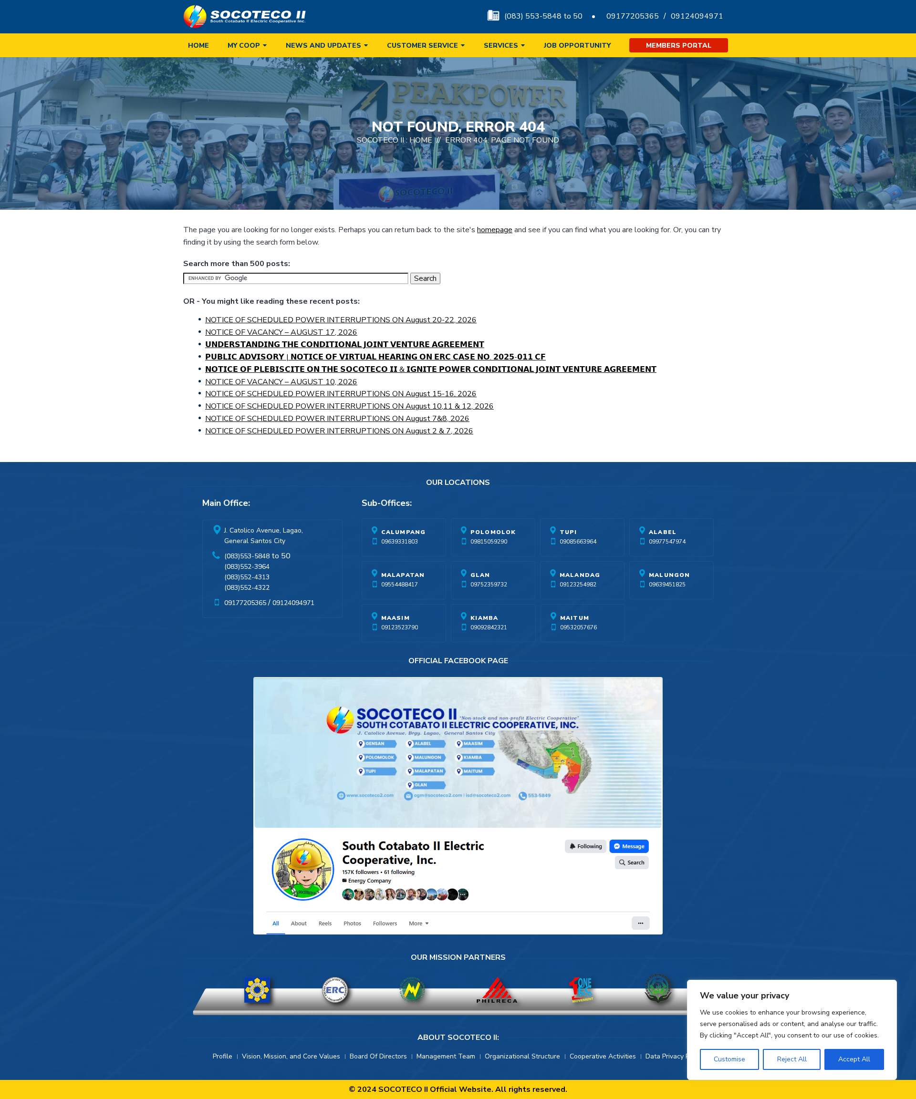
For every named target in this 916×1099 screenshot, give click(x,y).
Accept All (854, 1059)
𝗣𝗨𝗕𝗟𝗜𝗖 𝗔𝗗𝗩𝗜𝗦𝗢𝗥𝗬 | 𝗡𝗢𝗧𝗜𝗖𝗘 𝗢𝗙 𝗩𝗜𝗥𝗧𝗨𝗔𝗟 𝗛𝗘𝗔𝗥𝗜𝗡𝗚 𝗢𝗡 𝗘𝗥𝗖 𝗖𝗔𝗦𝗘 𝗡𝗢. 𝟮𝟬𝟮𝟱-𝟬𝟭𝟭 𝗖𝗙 (375, 357)
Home (198, 45)
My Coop (244, 45)
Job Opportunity (577, 45)
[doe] (257, 990)
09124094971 (697, 16)
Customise (729, 1059)
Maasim (395, 618)
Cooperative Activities (603, 1056)
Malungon (669, 575)
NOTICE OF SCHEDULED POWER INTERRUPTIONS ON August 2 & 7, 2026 (339, 431)
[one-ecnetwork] (658, 990)
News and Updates (323, 45)
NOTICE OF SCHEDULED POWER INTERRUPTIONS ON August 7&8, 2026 (337, 418)
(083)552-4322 (247, 587)
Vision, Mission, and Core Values (291, 1056)
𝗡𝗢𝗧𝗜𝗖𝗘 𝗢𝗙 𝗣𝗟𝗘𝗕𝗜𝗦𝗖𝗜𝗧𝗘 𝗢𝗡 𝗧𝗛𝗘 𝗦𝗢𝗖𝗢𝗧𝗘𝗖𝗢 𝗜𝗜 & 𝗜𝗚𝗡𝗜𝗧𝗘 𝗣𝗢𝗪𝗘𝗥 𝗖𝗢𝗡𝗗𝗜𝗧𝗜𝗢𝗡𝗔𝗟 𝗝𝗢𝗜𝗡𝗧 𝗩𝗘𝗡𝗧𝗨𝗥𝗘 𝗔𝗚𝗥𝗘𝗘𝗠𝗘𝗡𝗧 (430, 369)
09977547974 (667, 541)
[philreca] (497, 990)
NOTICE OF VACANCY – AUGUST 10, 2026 (281, 382)
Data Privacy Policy (674, 1056)
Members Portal (678, 45)
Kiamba (484, 618)
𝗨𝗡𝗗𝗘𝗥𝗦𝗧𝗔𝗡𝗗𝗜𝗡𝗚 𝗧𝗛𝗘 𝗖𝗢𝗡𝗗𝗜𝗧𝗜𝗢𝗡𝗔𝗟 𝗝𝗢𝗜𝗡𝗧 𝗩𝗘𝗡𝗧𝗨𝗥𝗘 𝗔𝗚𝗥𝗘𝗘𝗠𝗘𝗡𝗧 (344, 344)
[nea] (412, 990)
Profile (222, 1056)
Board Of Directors (378, 1056)
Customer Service (422, 45)
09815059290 (488, 541)
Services (501, 45)
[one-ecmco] (581, 990)
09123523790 (399, 627)
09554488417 (399, 584)
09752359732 (488, 584)
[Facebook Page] (458, 808)
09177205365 (632, 16)
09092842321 (488, 627)
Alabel (663, 532)
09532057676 (578, 627)
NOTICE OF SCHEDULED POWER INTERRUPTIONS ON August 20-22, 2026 (341, 320)
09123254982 (578, 584)
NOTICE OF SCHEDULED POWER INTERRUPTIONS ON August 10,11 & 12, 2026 (349, 406)
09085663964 (578, 541)
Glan (480, 575)
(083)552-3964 (247, 566)
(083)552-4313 (247, 577)
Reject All (792, 1059)
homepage (494, 230)
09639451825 (667, 584)
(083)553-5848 (247, 556)
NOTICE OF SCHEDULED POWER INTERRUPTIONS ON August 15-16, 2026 (341, 394)
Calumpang (403, 532)
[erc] (335, 990)
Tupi (568, 532)
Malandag (580, 575)
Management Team (445, 1056)
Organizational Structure (522, 1056)
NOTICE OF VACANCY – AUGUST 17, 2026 (281, 332)
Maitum (574, 618)
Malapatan (403, 575)
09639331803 (399, 541)
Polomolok (493, 532)
